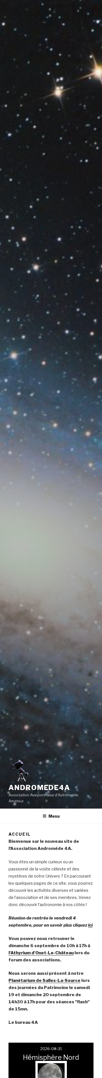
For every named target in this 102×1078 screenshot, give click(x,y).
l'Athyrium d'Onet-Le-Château (41, 952)
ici (90, 925)
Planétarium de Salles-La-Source (44, 980)
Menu (54, 816)
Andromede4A (39, 787)
